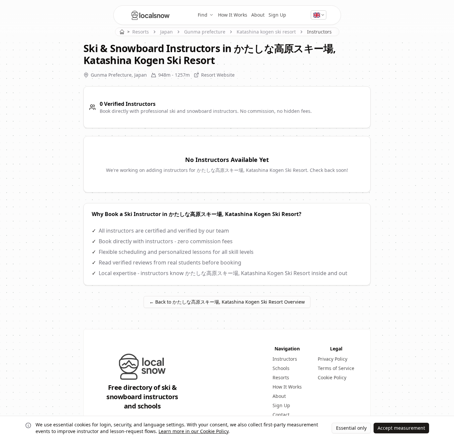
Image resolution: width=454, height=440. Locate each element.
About (258, 15)
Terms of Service (336, 368)
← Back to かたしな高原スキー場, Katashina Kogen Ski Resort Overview (227, 302)
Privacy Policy (332, 359)
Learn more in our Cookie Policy (193, 431)
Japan (166, 32)
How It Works (232, 15)
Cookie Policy (332, 377)
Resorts (140, 32)
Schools (281, 368)
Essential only (351, 428)
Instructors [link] (319, 32)
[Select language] (318, 15)
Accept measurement (401, 428)
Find (202, 15)
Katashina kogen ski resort (266, 32)
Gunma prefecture (204, 32)
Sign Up (277, 15)
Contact (281, 414)
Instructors (285, 359)
